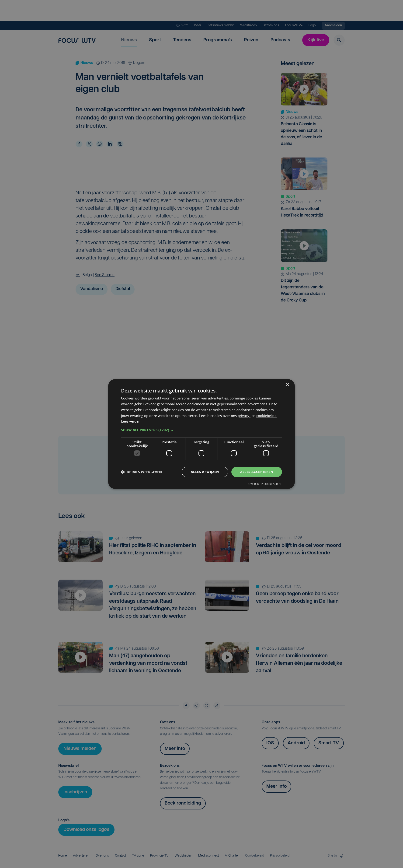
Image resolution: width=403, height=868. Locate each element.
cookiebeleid (266, 415)
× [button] (287, 384)
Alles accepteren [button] (256, 471)
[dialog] (201, 434)
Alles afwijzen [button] (205, 471)
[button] (201, 430)
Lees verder (130, 421)
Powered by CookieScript (264, 484)
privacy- (244, 415)
